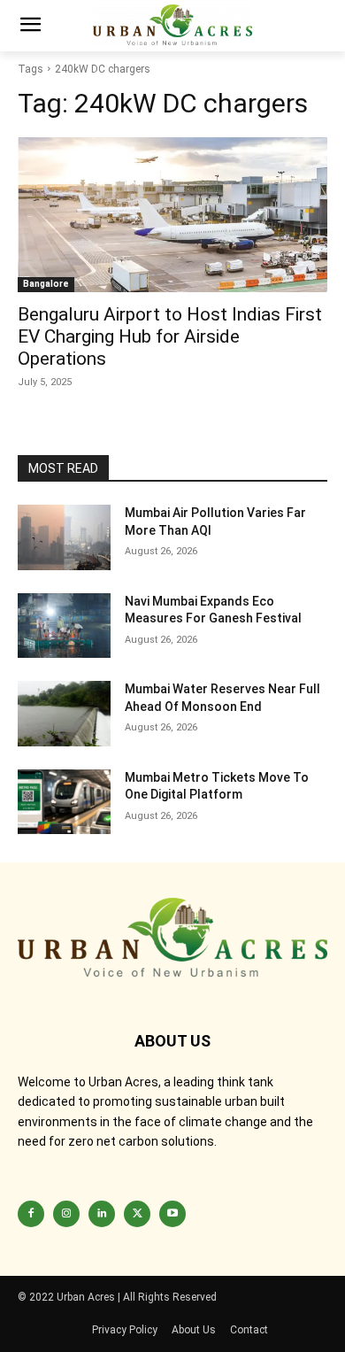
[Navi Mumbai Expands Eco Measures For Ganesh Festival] (64, 626)
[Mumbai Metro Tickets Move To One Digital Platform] (64, 802)
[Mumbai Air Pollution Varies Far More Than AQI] (64, 537)
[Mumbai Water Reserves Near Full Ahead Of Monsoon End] (64, 713)
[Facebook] (31, 1214)
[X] (137, 1214)
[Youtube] (172, 1214)
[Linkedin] (101, 1214)
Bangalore (46, 284)
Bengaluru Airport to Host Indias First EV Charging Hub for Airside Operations (170, 336)
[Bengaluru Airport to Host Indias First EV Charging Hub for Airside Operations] (172, 214)
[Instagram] (66, 1214)
